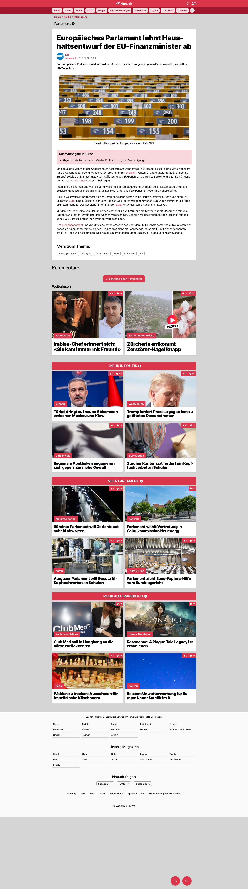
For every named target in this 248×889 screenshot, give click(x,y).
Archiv (114, 735)
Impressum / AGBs (136, 793)
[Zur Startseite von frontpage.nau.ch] (124, 3)
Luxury (143, 754)
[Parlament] (124, 24)
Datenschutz (116, 793)
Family (172, 754)
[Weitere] (192, 10)
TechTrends (175, 759)
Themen (86, 735)
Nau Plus (115, 729)
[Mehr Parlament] (124, 481)
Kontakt (102, 793)
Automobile (146, 759)
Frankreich (70, 58)
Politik (67, 16)
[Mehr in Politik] (124, 366)
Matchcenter (146, 724)
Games (143, 729)
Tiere (84, 759)
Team (83, 793)
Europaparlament (72, 224)
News (56, 724)
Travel (114, 759)
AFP (67, 54)
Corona (79, 180)
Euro (72, 200)
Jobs (92, 793)
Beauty (56, 765)
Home (57, 16)
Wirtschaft (58, 729)
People (172, 724)
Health (56, 754)
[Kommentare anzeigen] (187, 881)
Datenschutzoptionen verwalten (165, 793)
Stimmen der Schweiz (180, 729)
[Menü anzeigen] (193, 3)
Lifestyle (57, 735)
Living (85, 754)
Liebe (114, 754)
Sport (114, 724)
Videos (85, 729)
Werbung (71, 793)
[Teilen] (175, 881)
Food (55, 759)
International (81, 16)
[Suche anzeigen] (188, 3)
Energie (130, 172)
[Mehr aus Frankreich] (124, 596)
